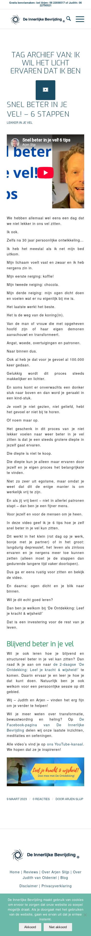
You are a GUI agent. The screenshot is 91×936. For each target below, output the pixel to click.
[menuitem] (66, 19)
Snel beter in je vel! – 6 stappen (38, 109)
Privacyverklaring (56, 885)
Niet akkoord (58, 927)
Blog (64, 877)
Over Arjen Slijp (55, 871)
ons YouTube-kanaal (65, 744)
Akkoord (30, 927)
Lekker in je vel (20, 122)
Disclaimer (28, 885)
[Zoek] (66, 19)
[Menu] (77, 19)
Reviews (31, 871)
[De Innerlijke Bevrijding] (38, 19)
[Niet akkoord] (85, 914)
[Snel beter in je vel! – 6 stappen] (45, 90)
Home (15, 871)
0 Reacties (41, 799)
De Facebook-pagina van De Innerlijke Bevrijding (45, 725)
